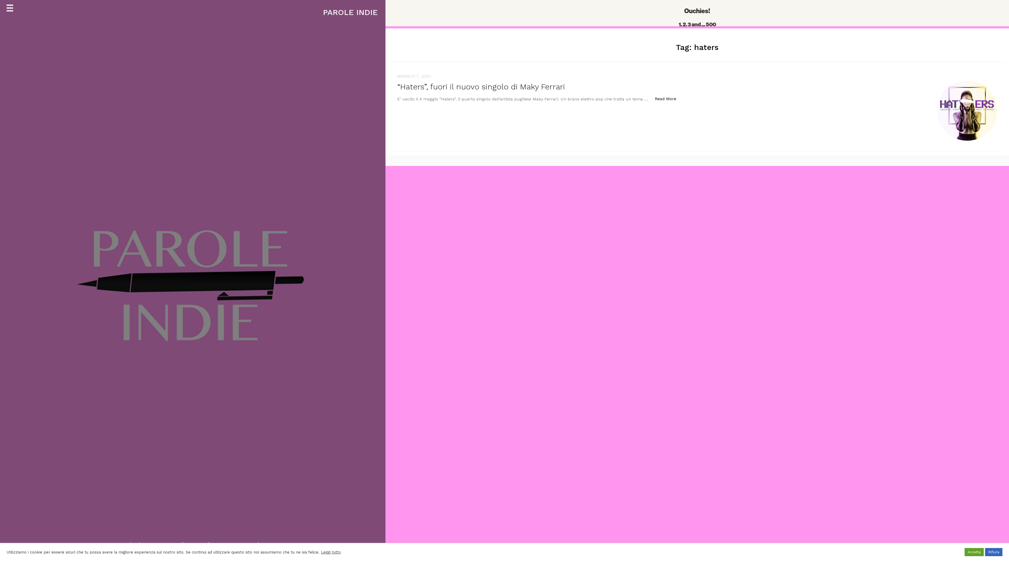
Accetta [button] (974, 552)
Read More (668, 98)
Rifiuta (993, 552)
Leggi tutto (331, 552)
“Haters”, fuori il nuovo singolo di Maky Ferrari (481, 86)
